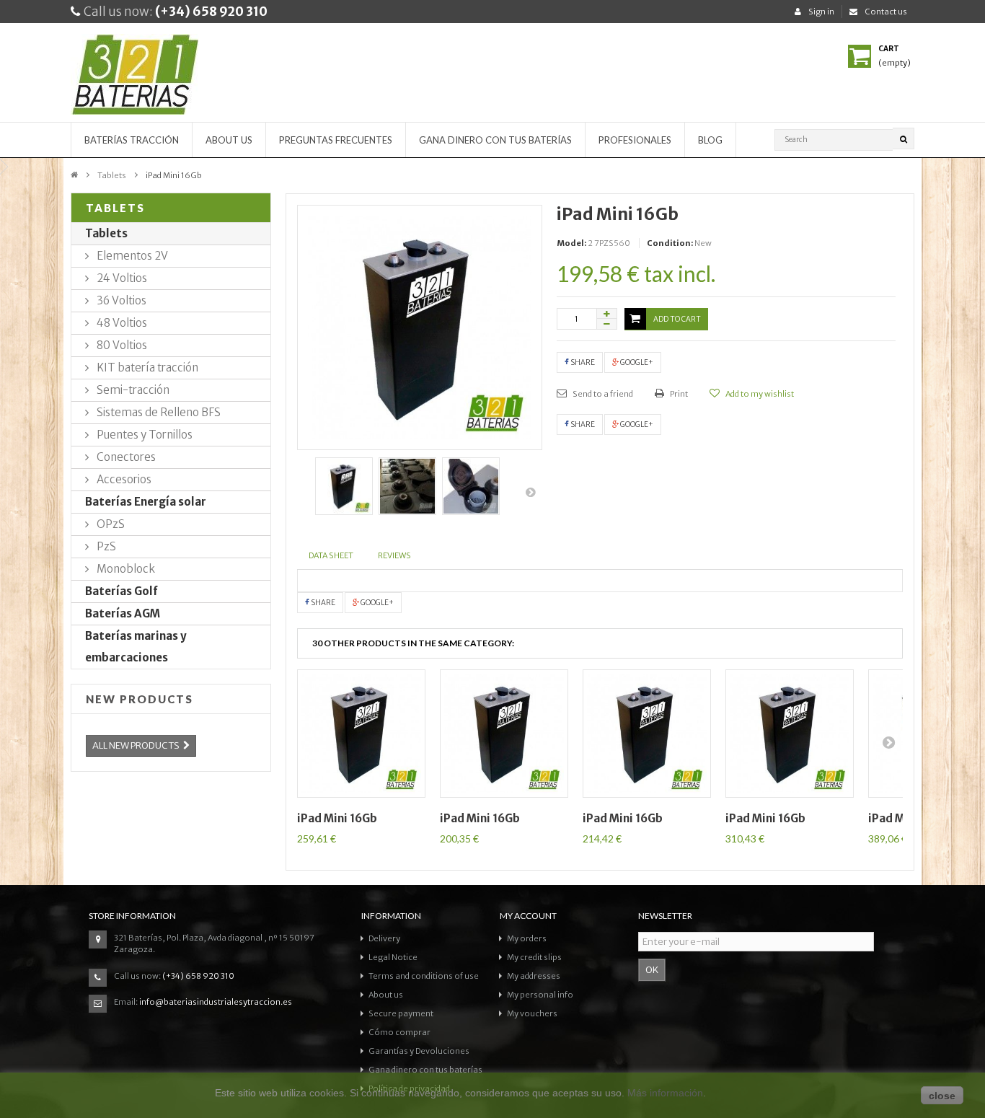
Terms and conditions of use (423, 976)
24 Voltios (120, 278)
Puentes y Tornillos (143, 434)
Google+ (636, 362)
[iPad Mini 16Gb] (344, 486)
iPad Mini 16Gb (337, 818)
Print (678, 394)
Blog (710, 140)
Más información (665, 1093)
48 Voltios (120, 323)
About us (229, 140)
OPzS (109, 524)
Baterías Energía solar (145, 502)
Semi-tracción (131, 390)
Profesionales (634, 140)
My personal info (540, 995)
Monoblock (124, 569)
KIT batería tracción (146, 367)
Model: (571, 243)
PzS (105, 546)
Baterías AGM (122, 613)
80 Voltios (120, 345)
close (942, 1095)
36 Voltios (120, 300)
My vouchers (532, 1013)
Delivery (384, 938)
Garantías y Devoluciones (418, 1051)
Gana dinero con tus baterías (495, 140)
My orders (527, 938)
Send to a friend (602, 394)
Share (582, 362)
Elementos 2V (131, 256)
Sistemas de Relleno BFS (157, 412)
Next (531, 492)
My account (528, 915)
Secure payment (400, 1013)
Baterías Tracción (131, 140)
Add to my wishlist (759, 394)
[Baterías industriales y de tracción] (171, 78)
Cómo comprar (399, 1032)
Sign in (821, 11)
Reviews (394, 555)
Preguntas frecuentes (335, 140)
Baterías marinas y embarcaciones (136, 646)
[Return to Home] (74, 173)
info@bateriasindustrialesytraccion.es (215, 1002)
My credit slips (534, 957)
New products (139, 698)
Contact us (886, 11)
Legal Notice (393, 957)
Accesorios (122, 479)
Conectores (125, 457)
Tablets (111, 175)
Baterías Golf (121, 591)
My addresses (533, 976)
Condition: (670, 243)
